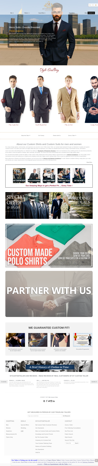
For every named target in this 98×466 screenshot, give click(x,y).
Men (11, 13)
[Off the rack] (78, 175)
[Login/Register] (95, 5)
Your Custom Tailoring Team (43, 443)
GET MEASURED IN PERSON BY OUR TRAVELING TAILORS (49, 412)
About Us (87, 13)
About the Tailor (25, 135)
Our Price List (69, 431)
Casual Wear (41, 13)
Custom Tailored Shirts (83, 460)
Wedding (23, 428)
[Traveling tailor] (34, 175)
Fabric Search (69, 434)
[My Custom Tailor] (49, 5)
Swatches (9, 431)
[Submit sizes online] (64, 175)
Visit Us (37, 452)
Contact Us (91, 13)
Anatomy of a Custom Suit (43, 440)
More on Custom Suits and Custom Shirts (47, 431)
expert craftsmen (62, 462)
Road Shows (72, 13)
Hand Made (24, 462)
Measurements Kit (11, 434)
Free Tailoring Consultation (73, 428)
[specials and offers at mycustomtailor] (27, 205)
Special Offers (25, 425)
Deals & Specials (56, 13)
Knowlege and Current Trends (44, 434)
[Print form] (49, 175)
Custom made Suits (70, 460)
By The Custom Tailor (41, 437)
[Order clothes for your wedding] (71, 205)
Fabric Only (9, 437)
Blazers (92, 460)
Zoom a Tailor (71, 135)
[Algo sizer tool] (19, 175)
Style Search (68, 437)
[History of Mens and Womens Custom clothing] (49, 366)
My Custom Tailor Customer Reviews (46, 425)
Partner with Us (56, 135)
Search (76, 443)
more (18, 462)
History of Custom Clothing (43, 446)
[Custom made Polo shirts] (49, 245)
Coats (14, 462)
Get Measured (66, 415)
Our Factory (41, 135)
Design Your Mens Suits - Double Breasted (21, 44)
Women (26, 13)
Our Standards (39, 428)
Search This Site (69, 440)
